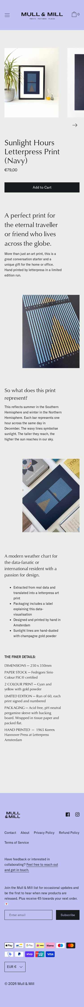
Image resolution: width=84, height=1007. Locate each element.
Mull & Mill (25, 983)
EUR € (11, 967)
